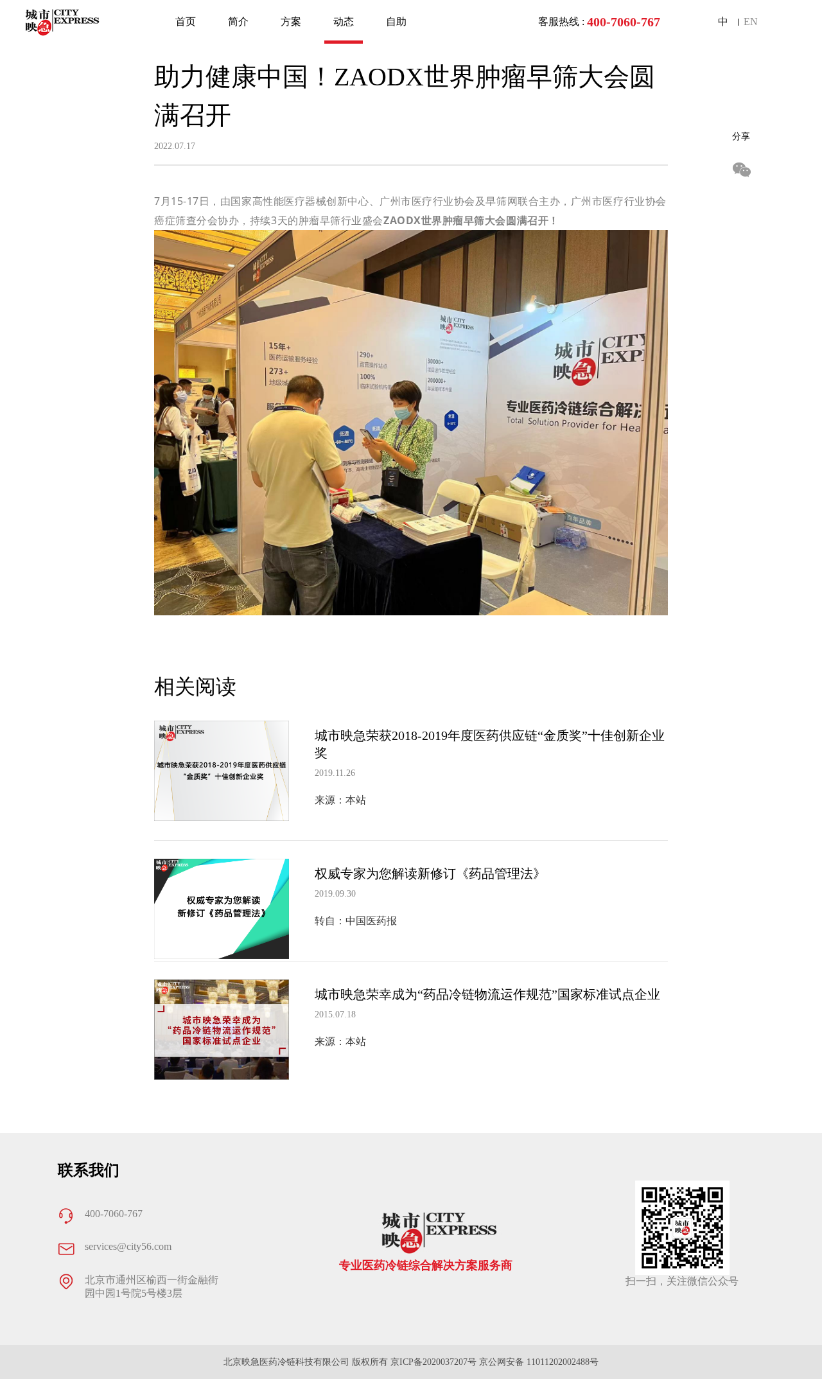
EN (751, 21)
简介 (238, 21)
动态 (343, 21)
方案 (291, 21)
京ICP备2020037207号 (433, 1362)
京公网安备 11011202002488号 (539, 1362)
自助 (396, 21)
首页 (185, 21)
